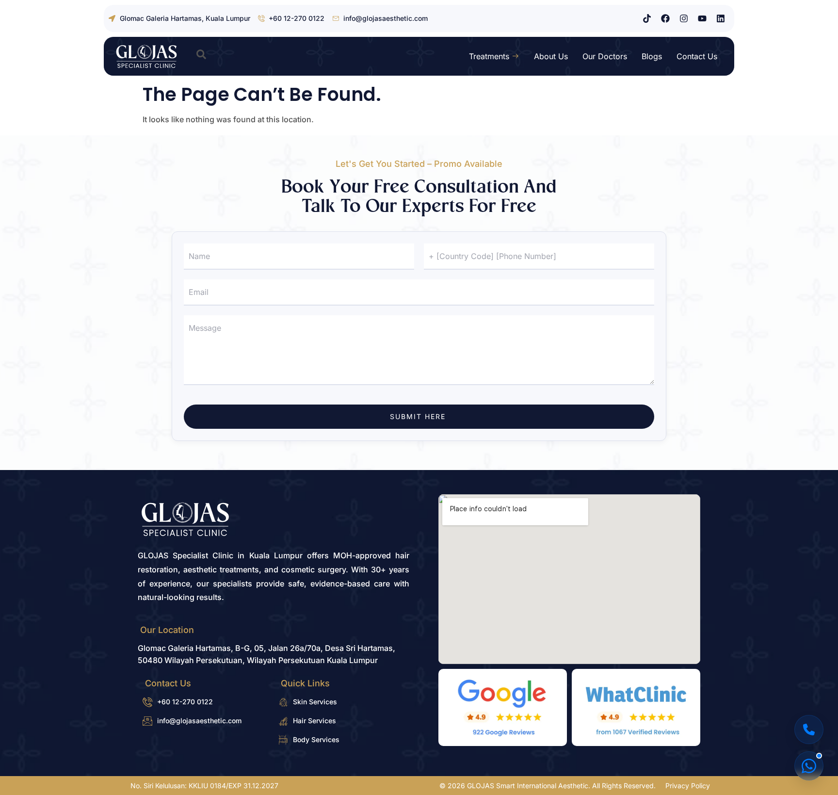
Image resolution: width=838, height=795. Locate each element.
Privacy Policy (687, 785)
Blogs (652, 56)
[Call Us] (808, 729)
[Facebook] (665, 18)
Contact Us (697, 56)
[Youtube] (702, 18)
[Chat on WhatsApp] (808, 765)
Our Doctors (604, 56)
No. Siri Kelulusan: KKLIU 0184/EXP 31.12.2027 (204, 785)
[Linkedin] (720, 18)
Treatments (489, 56)
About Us (551, 56)
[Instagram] (684, 18)
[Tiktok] (647, 18)
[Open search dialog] (201, 56)
